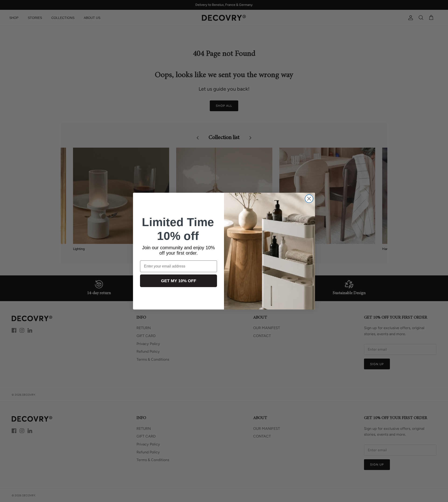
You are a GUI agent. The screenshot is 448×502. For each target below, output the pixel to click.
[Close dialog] (309, 199)
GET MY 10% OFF (178, 280)
